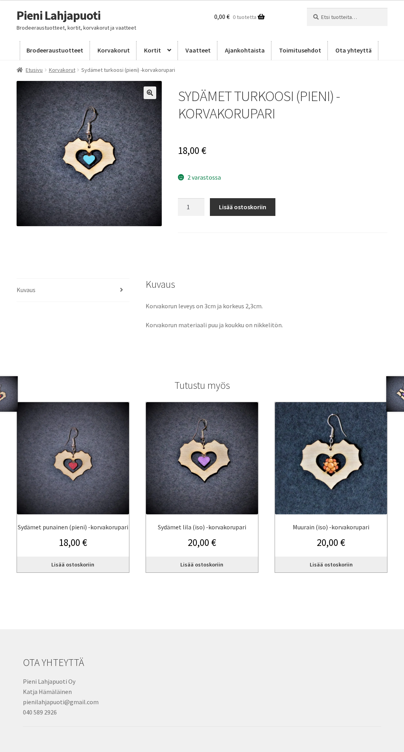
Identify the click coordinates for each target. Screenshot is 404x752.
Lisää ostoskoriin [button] (72, 564)
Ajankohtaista (245, 50)
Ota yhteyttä (353, 50)
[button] (150, 92)
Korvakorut (113, 50)
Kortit (152, 50)
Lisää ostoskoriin (242, 207)
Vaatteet (198, 50)
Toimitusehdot (300, 50)
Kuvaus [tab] (26, 290)
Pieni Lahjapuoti (59, 15)
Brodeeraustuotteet (54, 50)
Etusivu (34, 69)
